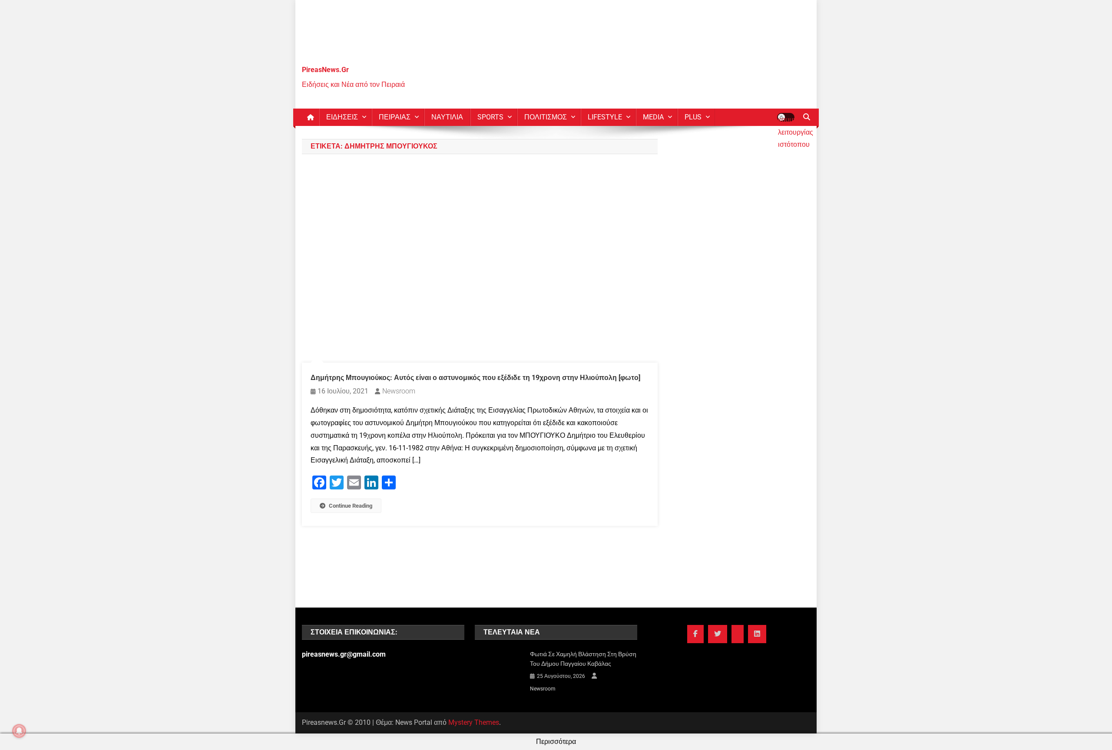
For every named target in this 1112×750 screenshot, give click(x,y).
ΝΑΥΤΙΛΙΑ (447, 117)
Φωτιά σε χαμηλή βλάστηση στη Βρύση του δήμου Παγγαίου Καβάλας (583, 659)
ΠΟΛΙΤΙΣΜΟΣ (545, 117)
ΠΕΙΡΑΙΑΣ (394, 117)
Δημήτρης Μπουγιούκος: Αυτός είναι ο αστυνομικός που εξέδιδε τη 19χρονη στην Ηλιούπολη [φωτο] (475, 377)
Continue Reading (350, 505)
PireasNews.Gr (325, 70)
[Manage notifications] (19, 731)
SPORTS (490, 117)
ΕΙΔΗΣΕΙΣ (342, 117)
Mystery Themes (473, 722)
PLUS (693, 117)
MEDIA (653, 117)
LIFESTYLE (605, 117)
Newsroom (398, 391)
